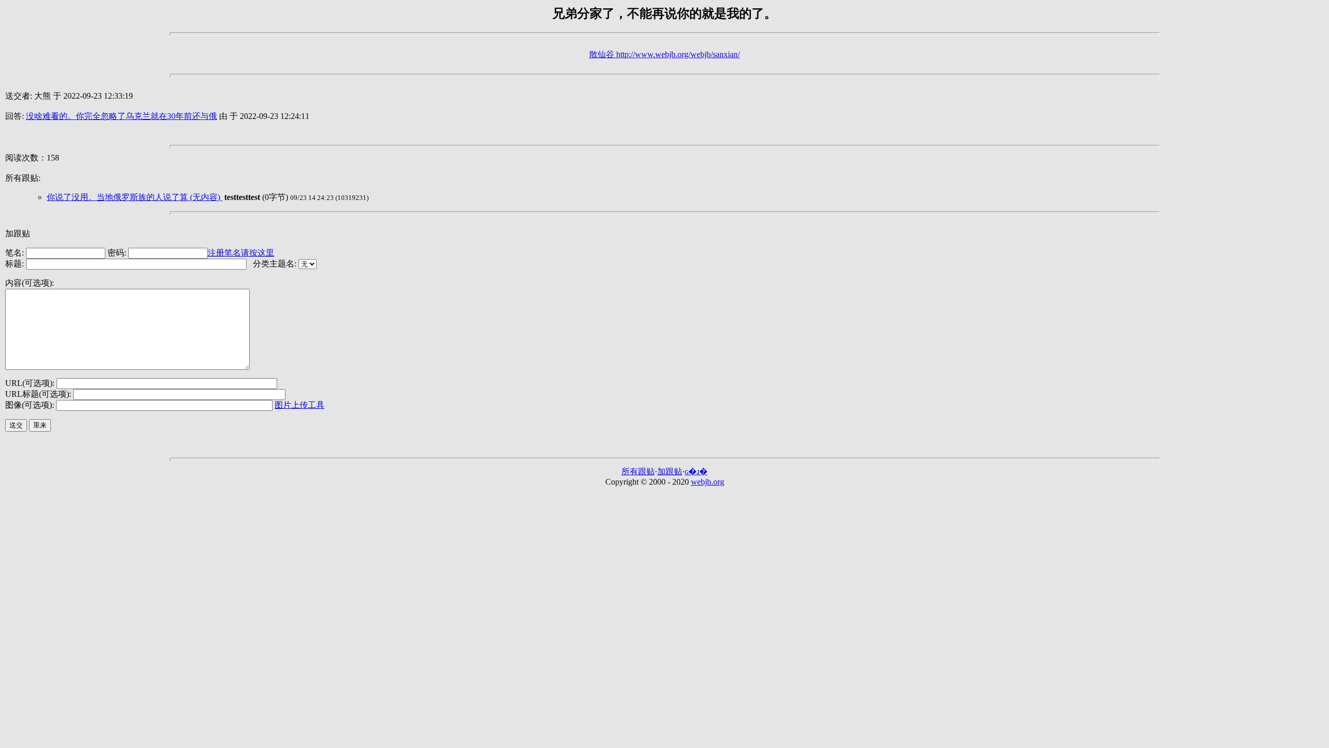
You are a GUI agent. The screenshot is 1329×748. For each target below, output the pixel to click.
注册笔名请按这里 (241, 252)
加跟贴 (669, 471)
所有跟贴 (638, 471)
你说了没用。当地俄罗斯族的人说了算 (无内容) (134, 197)
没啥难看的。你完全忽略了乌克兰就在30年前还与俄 (121, 116)
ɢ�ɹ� (696, 471)
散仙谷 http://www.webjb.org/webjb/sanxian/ (664, 54)
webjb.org (707, 481)
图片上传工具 (299, 404)
